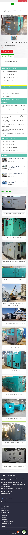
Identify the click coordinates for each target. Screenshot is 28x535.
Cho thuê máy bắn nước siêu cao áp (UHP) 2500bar (14, 113)
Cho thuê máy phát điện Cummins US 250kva (14, 279)
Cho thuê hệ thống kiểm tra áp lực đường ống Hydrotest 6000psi (12, 116)
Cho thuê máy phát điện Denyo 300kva (14, 418)
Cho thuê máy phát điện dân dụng (10, 71)
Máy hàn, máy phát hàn (6, 523)
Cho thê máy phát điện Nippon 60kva (14, 237)
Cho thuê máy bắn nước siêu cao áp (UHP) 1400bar (14, 109)
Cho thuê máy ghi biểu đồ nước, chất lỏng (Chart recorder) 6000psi (13, 130)
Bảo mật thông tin (5, 510)
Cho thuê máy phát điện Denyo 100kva (14, 371)
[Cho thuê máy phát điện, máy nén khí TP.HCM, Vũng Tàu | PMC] (14, 4)
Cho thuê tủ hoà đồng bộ (8, 80)
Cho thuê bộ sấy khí (7, 96)
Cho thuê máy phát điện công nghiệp (10, 74)
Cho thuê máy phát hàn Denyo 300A (10, 147)
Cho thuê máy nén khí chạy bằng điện (11, 93)
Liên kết (3, 508)
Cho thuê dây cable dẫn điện (9, 83)
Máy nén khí (3, 517)
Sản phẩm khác (6, 191)
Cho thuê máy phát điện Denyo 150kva (14, 394)
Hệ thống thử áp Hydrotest (7, 521)
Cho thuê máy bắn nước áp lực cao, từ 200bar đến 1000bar (13, 106)
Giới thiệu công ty (5, 504)
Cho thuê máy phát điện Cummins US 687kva (14, 466)
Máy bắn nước (4, 519)
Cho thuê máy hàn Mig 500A (9, 144)
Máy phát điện (4, 515)
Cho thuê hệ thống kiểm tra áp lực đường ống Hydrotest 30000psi (12, 121)
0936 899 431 (8, 51)
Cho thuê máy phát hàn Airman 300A (10, 150)
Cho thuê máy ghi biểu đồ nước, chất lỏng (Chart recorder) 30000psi (13, 134)
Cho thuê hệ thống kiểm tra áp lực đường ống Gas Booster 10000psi (13, 125)
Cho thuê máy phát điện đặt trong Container (12, 77)
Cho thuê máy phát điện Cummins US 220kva (14, 213)
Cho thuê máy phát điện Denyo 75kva (14, 347)
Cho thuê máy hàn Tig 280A (8, 141)
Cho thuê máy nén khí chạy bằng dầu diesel (12, 90)
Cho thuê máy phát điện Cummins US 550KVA (14, 442)
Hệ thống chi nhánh (5, 506)
